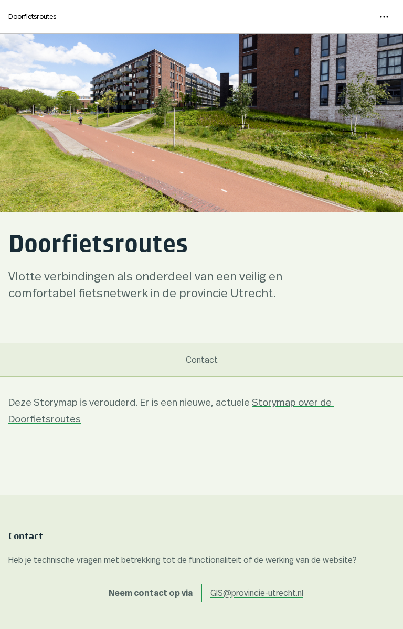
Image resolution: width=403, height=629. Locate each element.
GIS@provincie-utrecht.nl (256, 592)
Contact (202, 359)
